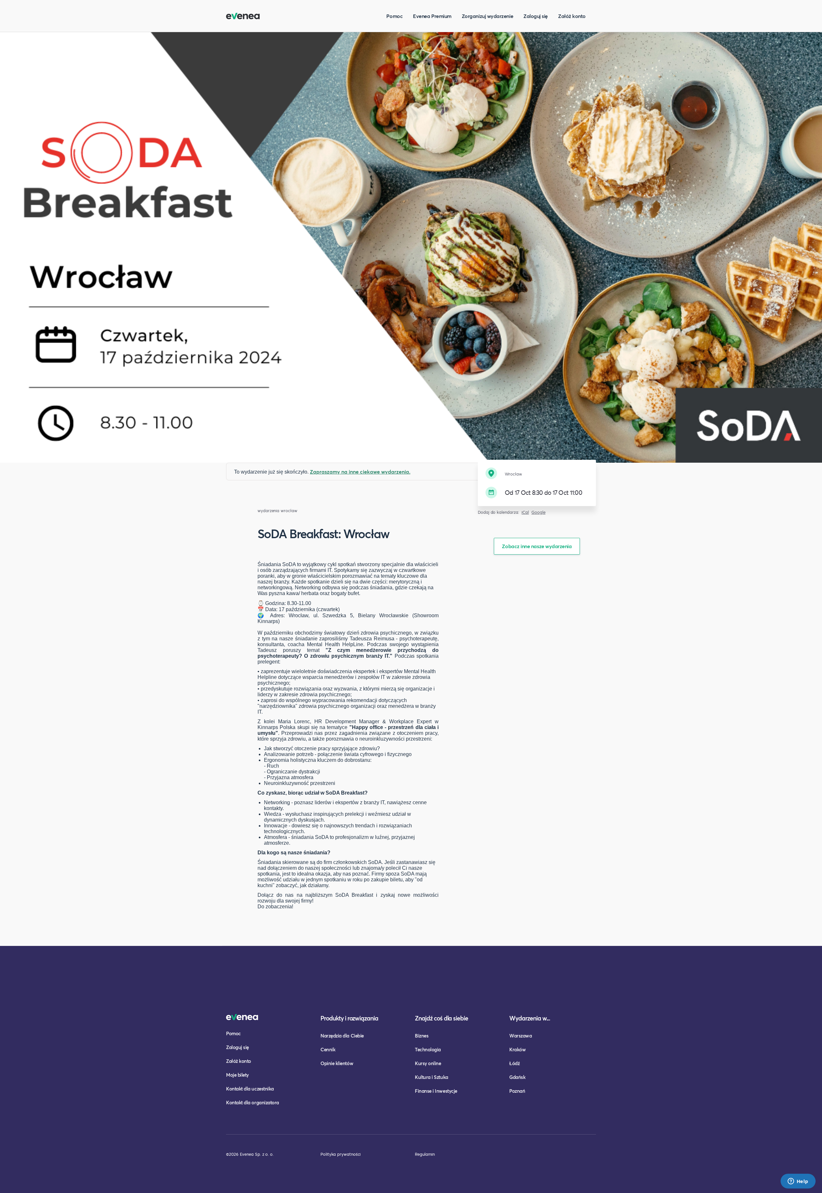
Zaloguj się (535, 16)
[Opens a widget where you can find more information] (798, 1182)
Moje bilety (237, 1075)
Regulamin (425, 1154)
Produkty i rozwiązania (349, 1018)
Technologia (428, 1049)
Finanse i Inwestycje (436, 1091)
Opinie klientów (336, 1063)
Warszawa (520, 1035)
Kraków (517, 1049)
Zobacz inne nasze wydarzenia (537, 546)
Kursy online (428, 1063)
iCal (525, 512)
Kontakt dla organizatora (252, 1102)
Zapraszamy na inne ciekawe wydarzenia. (360, 471)
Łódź (514, 1063)
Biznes (421, 1035)
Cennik (327, 1049)
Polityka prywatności (340, 1154)
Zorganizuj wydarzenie (487, 16)
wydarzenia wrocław (277, 510)
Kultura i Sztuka (431, 1077)
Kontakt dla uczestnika (250, 1088)
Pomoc (394, 16)
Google (538, 512)
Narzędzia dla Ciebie (342, 1035)
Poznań (517, 1091)
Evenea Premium (432, 16)
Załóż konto (572, 16)
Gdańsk (517, 1077)
